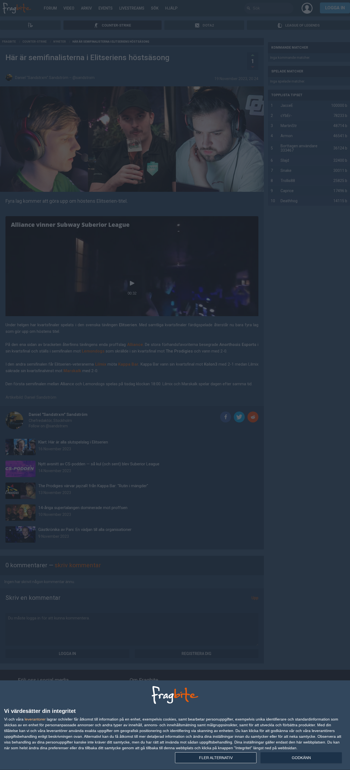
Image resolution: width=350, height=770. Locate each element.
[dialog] (175, 725)
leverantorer (35, 719)
